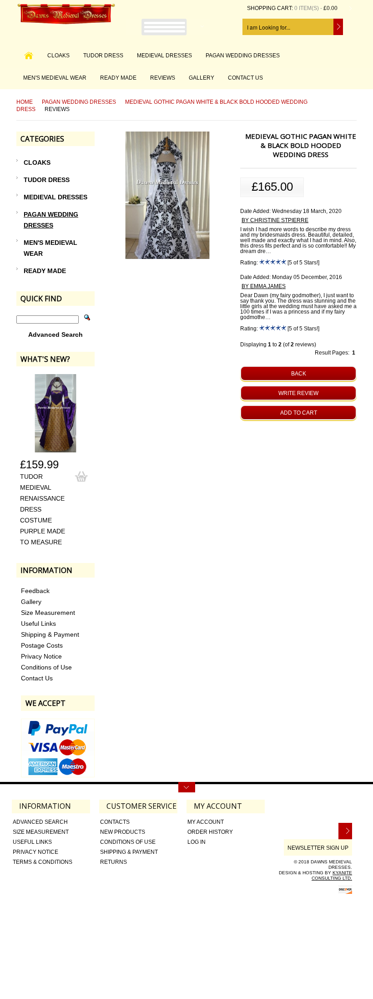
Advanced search (40, 822)
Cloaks (58, 55)
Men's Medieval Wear (54, 78)
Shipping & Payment (50, 634)
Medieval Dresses (164, 55)
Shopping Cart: (270, 8)
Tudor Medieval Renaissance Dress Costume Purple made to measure (42, 509)
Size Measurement (48, 612)
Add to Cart (298, 413)
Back (298, 373)
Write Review (298, 393)
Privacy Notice (41, 656)
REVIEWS (162, 78)
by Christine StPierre (275, 220)
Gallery (31, 601)
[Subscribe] (345, 831)
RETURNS (113, 862)
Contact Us (37, 678)
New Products (122, 832)
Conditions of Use (46, 667)
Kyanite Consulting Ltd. (332, 875)
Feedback (35, 590)
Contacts (115, 822)
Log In (196, 842)
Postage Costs (42, 645)
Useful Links (38, 623)
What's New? (45, 359)
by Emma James (264, 286)
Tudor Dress (103, 55)
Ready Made (118, 78)
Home (24, 102)
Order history (210, 832)
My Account (205, 822)
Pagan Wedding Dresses (243, 55)
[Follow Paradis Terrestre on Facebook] (346, 809)
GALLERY (201, 78)
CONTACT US (245, 78)
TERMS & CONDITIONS (42, 862)
